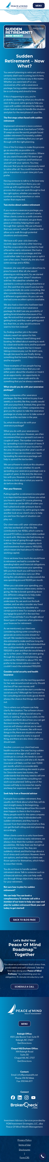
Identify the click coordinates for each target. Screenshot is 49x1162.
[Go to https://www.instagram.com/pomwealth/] (26, 1097)
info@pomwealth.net (27, 1074)
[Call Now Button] (42, 1156)
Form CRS (24, 1157)
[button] (24, 919)
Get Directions (24, 1042)
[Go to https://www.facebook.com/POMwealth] (13, 1097)
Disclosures (24, 1149)
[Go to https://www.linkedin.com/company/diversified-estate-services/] (20, 1097)
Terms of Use (24, 1144)
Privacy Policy (25, 1139)
